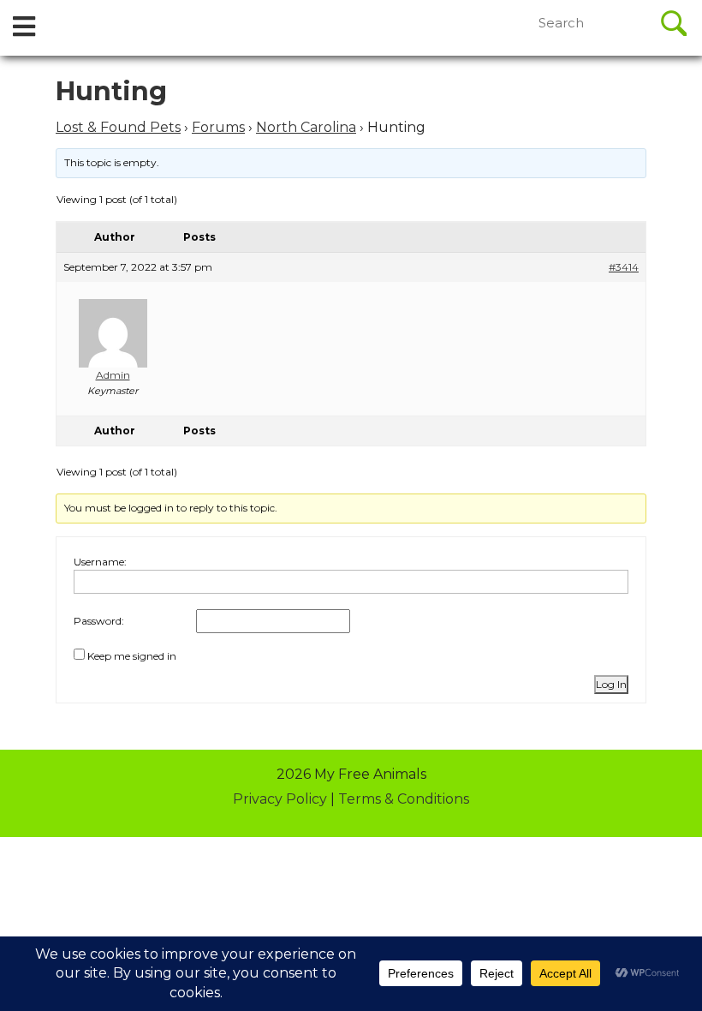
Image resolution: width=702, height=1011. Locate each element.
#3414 (624, 266)
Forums (218, 127)
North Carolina (306, 127)
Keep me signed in (131, 655)
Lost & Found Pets (118, 127)
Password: (99, 620)
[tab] (24, 28)
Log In (611, 684)
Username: (100, 561)
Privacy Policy (280, 799)
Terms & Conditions (403, 799)
